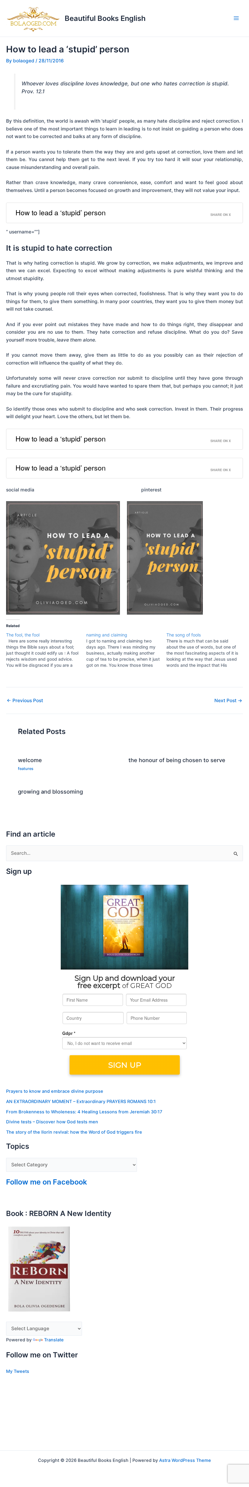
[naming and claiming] (126, 650)
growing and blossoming (50, 791)
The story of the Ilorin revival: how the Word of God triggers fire (74, 1132)
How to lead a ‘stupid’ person (60, 212)
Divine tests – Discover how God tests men (52, 1122)
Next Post (228, 700)
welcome (30, 760)
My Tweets (17, 1371)
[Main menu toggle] (236, 18)
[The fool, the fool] (46, 650)
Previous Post (25, 700)
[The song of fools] (206, 650)
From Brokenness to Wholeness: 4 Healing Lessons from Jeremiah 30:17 (84, 1112)
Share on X (220, 214)
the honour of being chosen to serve (176, 760)
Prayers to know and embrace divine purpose (54, 1091)
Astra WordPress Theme (185, 1460)
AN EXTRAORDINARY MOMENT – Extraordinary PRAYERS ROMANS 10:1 (81, 1101)
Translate (54, 1340)
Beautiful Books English (105, 18)
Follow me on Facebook (46, 1182)
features (25, 768)
